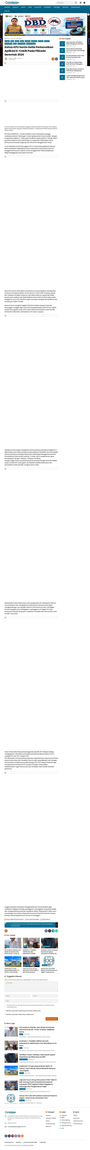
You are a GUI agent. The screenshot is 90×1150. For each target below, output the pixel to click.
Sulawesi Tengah (31, 43)
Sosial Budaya (21, 43)
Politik (15, 43)
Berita (12, 41)
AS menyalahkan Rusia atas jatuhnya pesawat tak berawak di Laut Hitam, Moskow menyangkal (75, 56)
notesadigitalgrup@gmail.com (17, 1126)
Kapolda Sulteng (66, 1125)
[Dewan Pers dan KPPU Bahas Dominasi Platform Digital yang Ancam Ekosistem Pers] (49, 961)
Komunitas (34, 41)
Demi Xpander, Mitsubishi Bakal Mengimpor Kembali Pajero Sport (74, 43)
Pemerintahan (8, 43)
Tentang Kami (9, 1142)
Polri (63, 1128)
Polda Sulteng (66, 1120)
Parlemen (46, 41)
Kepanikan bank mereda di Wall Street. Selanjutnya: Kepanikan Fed (74, 70)
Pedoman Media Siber (30, 1142)
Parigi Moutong (46, 946)
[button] (76, 2)
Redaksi (18, 1142)
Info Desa (27, 41)
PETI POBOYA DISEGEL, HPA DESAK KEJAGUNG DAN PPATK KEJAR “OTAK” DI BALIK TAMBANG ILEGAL (13, 951)
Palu (25, 946)
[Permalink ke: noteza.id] (7, 59)
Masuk (75, 1115)
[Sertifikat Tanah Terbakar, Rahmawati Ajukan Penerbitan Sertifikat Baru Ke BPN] (49, 943)
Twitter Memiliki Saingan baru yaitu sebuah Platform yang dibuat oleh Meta (75, 76)
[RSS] (22, 1136)
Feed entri (76, 1118)
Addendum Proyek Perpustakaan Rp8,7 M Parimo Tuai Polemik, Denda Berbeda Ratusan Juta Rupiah (12, 970)
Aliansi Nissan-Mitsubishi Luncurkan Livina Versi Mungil (75, 50)
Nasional (40, 41)
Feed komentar (78, 1121)
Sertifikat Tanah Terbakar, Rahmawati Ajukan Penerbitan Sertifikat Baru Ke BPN (49, 951)
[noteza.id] (12, 2)
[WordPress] (15, 1136)
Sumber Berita (46, 919)
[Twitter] (49, 930)
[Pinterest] (12, 1136)
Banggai (7, 41)
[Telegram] (53, 930)
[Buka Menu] (84, 3)
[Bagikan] (56, 58)
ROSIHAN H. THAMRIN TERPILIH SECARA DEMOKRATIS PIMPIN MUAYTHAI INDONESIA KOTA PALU (29, 951)
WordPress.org (77, 1124)
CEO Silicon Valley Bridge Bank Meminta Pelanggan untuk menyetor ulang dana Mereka (75, 63)
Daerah (17, 41)
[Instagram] (19, 1136)
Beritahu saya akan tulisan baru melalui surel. (20, 1014)
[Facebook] (46, 930)
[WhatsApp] (56, 930)
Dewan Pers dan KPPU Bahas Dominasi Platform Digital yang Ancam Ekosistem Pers (49, 970)
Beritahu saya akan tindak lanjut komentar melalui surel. (23, 1011)
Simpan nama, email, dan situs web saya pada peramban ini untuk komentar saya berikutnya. (30, 1006)
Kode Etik (43, 1142)
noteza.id (11, 58)
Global (22, 41)
